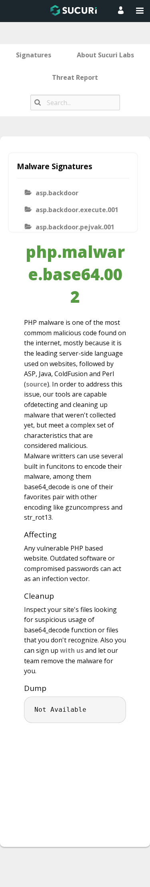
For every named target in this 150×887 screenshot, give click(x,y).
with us (72, 650)
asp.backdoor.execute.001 (77, 209)
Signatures (33, 55)
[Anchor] (60, 534)
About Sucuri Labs (105, 55)
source (36, 384)
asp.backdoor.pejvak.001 (75, 227)
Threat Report (75, 77)
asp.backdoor (57, 192)
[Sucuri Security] (73, 10)
